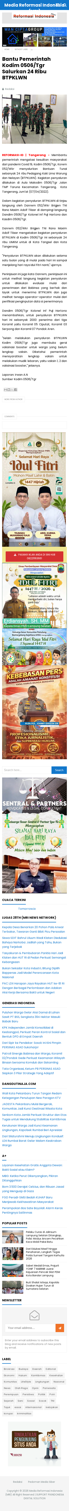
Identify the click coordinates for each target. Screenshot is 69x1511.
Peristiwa (28, 1394)
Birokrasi (9, 1369)
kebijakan (52, 1407)
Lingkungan (42, 1381)
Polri (52, 1394)
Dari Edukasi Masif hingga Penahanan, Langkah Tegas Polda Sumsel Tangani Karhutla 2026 (45, 1253)
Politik (41, 1394)
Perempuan (11, 1394)
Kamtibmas (38, 1375)
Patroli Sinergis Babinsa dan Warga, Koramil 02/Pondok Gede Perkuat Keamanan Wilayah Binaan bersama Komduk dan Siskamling (33, 1058)
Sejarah (9, 1401)
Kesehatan (56, 1375)
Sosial (31, 1401)
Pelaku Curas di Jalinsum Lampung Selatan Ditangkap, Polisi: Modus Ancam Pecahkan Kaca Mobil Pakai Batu (45, 1237)
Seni (20, 1401)
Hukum (23, 1375)
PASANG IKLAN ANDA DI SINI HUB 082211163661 (36, 556)
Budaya (23, 1369)
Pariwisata (49, 1388)
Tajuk (7, 1407)
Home (6, 49)
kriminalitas (24, 1413)
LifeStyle (26, 1381)
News (7, 1388)
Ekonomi (9, 1375)
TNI (52, 1401)
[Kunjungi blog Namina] (34, 1444)
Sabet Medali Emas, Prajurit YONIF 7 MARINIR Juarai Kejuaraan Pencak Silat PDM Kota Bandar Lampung (43, 1270)
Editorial (51, 1369)
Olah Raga (21, 1388)
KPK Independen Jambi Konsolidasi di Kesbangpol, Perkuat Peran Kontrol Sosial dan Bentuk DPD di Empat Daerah (33, 1032)
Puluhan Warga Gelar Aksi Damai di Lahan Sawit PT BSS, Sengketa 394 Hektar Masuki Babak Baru (31, 1016)
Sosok (43, 1401)
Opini (35, 1388)
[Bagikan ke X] (12, 389)
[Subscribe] (60, 1328)
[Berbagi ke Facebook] (15, 389)
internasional (33, 1407)
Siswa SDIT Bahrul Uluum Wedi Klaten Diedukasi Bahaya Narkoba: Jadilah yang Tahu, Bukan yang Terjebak (34, 942)
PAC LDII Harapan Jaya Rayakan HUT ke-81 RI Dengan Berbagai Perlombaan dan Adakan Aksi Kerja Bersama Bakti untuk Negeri (33, 987)
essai (18, 1407)
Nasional (59, 1381)
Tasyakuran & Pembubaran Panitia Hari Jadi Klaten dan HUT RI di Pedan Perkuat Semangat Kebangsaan (34, 957)
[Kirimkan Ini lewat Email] (5, 389)
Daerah (37, 1369)
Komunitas (10, 1381)
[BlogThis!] (9, 389)
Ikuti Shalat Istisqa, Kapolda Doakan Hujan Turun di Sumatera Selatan (42, 1286)
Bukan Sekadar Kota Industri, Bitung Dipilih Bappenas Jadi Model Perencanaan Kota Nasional (31, 972)
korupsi (8, 1413)
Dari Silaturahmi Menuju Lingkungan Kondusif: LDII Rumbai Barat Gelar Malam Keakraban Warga (33, 1140)
